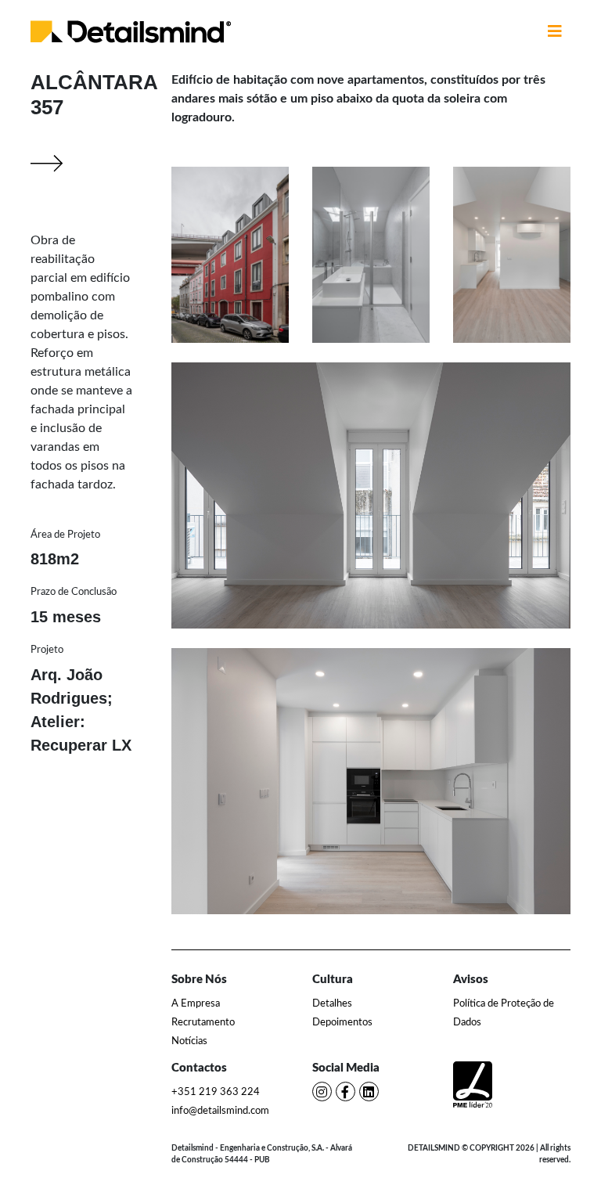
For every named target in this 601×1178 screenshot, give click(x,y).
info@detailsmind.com (220, 1111)
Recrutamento (203, 1023)
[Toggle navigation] (554, 31)
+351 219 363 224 (215, 1092)
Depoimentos (342, 1023)
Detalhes (332, 1004)
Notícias (189, 1041)
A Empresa (195, 1004)
